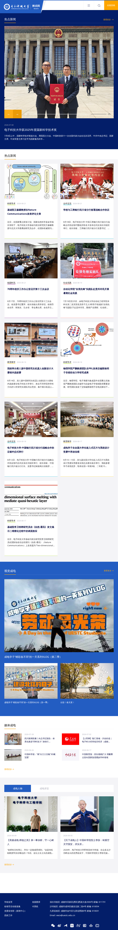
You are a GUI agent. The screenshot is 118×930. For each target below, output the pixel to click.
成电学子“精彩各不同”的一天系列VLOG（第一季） (26, 702)
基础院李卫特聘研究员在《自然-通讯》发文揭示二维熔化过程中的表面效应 (30, 529)
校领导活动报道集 (12, 906)
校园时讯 (11, 282)
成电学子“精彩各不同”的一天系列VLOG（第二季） (33, 656)
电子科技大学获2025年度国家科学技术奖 (30, 130)
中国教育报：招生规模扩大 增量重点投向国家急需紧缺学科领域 (97, 756)
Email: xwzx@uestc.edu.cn (62, 915)
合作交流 (67, 203)
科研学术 (11, 203)
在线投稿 (111, 5)
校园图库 (36, 902)
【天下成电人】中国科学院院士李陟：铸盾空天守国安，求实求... (86, 842)
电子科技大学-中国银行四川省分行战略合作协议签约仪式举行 (30, 449)
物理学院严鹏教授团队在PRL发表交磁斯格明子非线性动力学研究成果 (86, 370)
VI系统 (35, 906)
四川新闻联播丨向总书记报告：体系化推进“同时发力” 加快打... (39, 740)
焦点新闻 (10, 19)
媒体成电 (10, 725)
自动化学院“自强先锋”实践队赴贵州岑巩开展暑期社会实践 (86, 291)
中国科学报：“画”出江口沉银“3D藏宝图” (39, 756)
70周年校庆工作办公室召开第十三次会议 (28, 289)
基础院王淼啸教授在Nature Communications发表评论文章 (24, 211)
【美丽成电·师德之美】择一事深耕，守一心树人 (30, 842)
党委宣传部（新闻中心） (15, 910)
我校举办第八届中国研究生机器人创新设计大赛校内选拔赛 (30, 370)
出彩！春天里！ (67, 702)
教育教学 (11, 362)
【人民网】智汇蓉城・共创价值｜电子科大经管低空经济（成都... (97, 740)
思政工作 (8, 915)
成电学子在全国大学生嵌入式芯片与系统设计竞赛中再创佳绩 (86, 449)
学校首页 (8, 902)
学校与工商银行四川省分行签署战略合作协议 (86, 209)
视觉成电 (10, 571)
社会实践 (67, 282)
